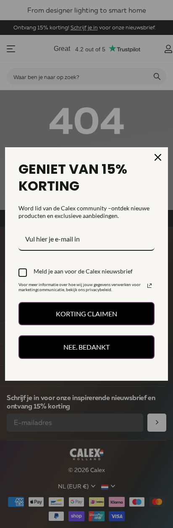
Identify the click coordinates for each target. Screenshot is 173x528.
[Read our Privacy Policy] (149, 286)
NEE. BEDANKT (86, 347)
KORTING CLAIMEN (86, 314)
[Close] (158, 157)
